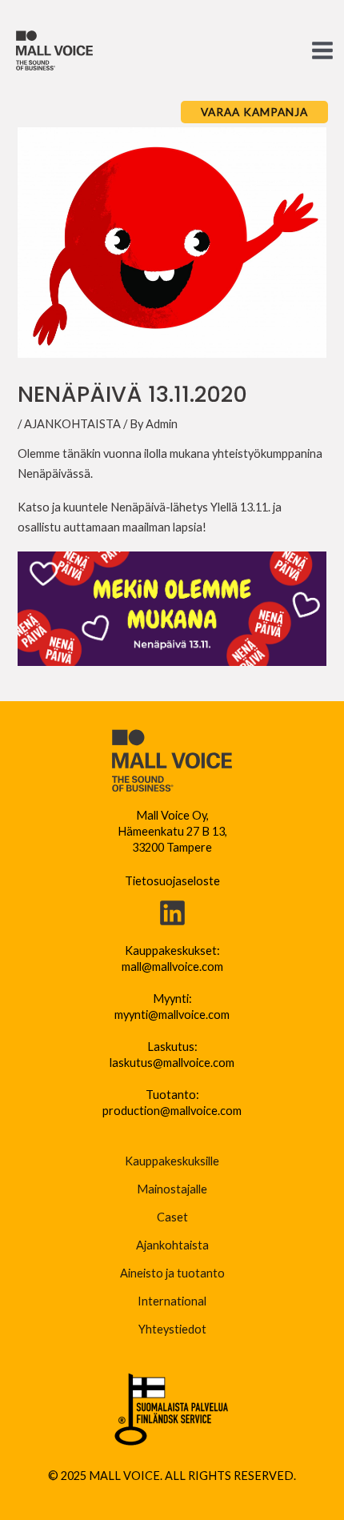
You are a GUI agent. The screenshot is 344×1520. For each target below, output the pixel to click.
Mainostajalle (172, 1189)
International (172, 1301)
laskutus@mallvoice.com (172, 1062)
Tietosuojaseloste (172, 881)
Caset (172, 1217)
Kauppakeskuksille (172, 1161)
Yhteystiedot (172, 1329)
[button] (254, 112)
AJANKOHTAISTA (72, 424)
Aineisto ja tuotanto (172, 1273)
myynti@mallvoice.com (172, 1014)
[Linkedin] (172, 913)
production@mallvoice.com (172, 1110)
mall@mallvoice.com (172, 966)
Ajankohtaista (172, 1245)
